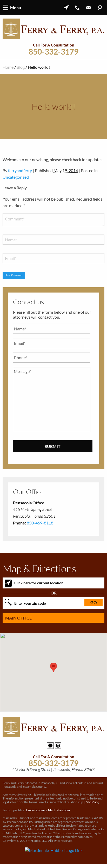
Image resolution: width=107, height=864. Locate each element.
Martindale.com (59, 810)
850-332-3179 (53, 51)
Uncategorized (16, 176)
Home (8, 67)
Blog (21, 67)
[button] (53, 667)
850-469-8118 (40, 522)
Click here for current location (38, 583)
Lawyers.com (35, 810)
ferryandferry (20, 170)
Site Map (92, 802)
